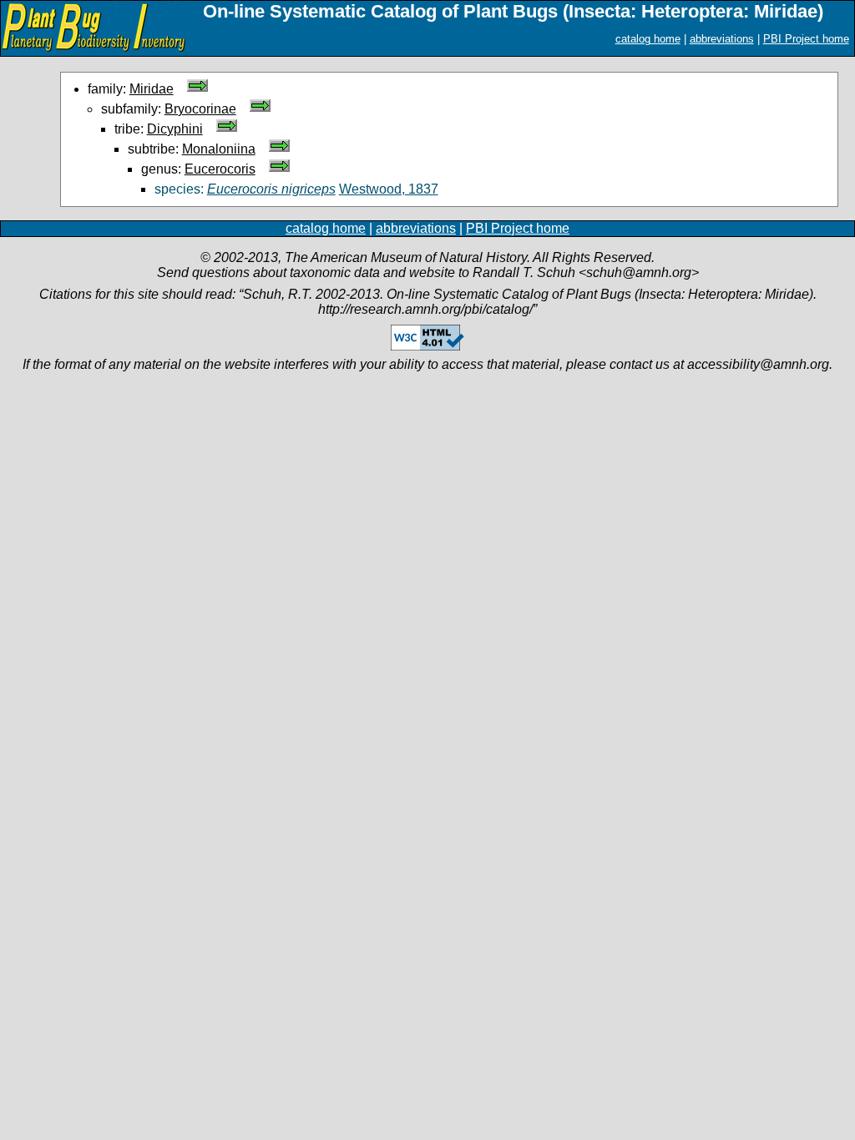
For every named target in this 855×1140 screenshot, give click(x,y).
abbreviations (722, 39)
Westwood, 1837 (388, 189)
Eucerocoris (220, 169)
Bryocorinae (200, 109)
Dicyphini (175, 129)
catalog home (647, 39)
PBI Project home (806, 39)
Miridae (151, 89)
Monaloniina (218, 149)
